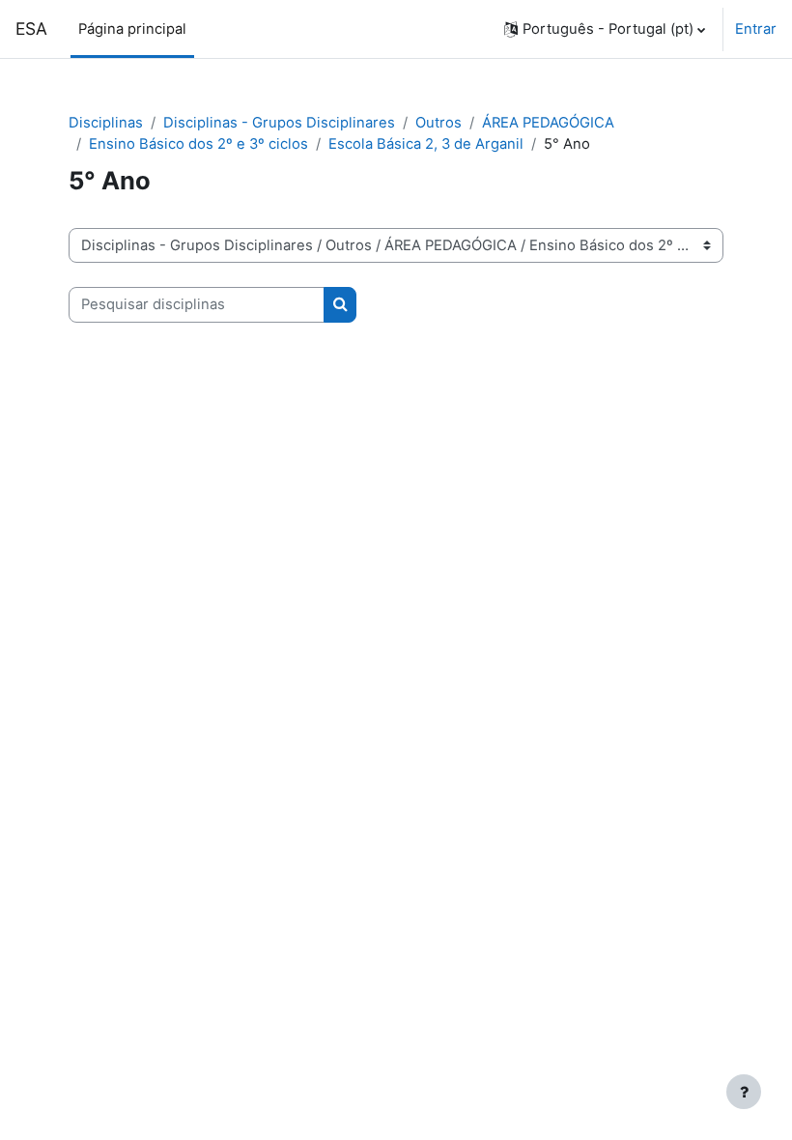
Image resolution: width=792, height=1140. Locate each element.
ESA (31, 28)
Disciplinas (106, 122)
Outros (438, 122)
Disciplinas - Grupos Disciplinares (279, 122)
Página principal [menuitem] (132, 29)
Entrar (756, 29)
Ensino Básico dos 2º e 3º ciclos (198, 144)
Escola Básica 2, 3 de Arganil (425, 144)
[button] (605, 29)
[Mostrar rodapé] (743, 1091)
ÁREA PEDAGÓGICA (548, 122)
